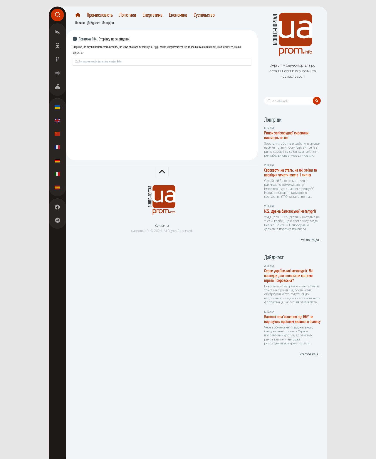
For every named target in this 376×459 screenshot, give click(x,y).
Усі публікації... (310, 354)
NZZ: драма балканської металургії (290, 211)
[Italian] (57, 174)
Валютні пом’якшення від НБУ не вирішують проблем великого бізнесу (292, 319)
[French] (57, 147)
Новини (80, 23)
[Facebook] (57, 207)
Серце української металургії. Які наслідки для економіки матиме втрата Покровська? (288, 276)
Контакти (162, 225)
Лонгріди (108, 23)
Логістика (127, 15)
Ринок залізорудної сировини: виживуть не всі (286, 136)
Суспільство (204, 15)
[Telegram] (57, 220)
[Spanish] (57, 187)
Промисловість (100, 15)
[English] (57, 120)
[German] (57, 160)
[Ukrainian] (57, 107)
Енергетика (152, 15)
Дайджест (93, 23)
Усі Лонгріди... (311, 240)
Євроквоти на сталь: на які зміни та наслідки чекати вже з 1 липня (290, 173)
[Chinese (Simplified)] (57, 134)
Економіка (178, 15)
